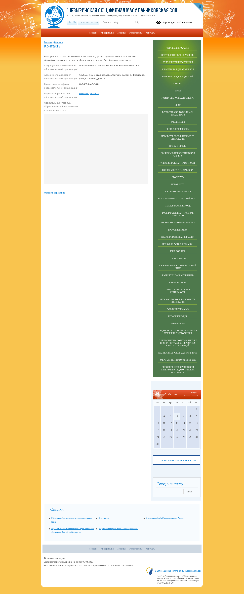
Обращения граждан (177, 48)
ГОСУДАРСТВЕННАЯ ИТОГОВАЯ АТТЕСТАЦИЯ (178, 214)
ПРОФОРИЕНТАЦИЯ (177, 230)
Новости (93, 33)
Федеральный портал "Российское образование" (118, 528)
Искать (137, 22)
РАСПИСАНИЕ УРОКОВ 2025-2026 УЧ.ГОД (177, 353)
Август (193, 392)
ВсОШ (178, 91)
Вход (189, 491)
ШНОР (178, 105)
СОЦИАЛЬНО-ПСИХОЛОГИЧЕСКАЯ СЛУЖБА (178, 154)
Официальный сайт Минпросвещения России (164, 518)
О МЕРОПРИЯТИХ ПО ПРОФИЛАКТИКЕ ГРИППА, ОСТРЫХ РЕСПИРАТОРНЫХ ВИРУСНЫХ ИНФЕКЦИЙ (178, 343)
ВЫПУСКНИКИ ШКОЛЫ (177, 129)
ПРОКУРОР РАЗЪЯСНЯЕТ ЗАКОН (177, 244)
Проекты (121, 33)
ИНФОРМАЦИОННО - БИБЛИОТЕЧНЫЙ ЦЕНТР (178, 266)
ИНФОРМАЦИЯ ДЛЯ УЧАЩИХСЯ (178, 69)
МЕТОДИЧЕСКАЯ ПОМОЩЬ (178, 206)
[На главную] (69, 22)
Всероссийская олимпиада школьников (178, 113)
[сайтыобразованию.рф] (198, 8)
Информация (107, 33)
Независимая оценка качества (177, 460)
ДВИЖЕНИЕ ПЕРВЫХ (178, 282)
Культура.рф (104, 518)
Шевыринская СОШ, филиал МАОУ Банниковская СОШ (122, 11)
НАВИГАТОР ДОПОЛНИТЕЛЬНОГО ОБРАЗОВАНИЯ (177, 137)
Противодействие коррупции (177, 55)
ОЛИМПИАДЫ (178, 323)
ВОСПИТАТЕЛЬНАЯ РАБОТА (177, 191)
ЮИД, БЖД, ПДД (177, 251)
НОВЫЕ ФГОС (177, 184)
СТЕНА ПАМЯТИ (178, 258)
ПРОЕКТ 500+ (178, 177)
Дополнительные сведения (178, 62)
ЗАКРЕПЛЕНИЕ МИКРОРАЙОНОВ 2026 (178, 360)
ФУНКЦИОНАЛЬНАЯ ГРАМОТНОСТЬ (177, 163)
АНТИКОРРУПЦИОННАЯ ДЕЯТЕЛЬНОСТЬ (178, 290)
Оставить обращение (54, 193)
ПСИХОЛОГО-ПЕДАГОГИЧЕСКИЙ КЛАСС (177, 199)
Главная (48, 42)
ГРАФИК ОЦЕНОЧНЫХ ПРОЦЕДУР (178, 98)
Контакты (58, 42)
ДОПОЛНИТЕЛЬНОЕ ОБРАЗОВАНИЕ (178, 223)
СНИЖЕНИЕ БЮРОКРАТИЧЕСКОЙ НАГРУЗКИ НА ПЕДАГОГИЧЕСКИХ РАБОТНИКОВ (178, 370)
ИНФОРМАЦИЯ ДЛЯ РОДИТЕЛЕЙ (178, 76)
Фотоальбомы (135, 33)
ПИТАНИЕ (178, 83)
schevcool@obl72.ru (89, 93)
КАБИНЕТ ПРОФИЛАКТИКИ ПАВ (178, 275)
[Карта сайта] (74, 22)
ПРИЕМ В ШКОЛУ (177, 146)
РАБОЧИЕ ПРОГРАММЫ (178, 309)
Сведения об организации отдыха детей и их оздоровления (178, 331)
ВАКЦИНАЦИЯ (178, 122)
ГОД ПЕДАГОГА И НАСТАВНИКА (177, 170)
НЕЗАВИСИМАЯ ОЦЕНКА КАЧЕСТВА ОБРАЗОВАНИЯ (177, 300)
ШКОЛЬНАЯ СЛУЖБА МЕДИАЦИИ (177, 237)
